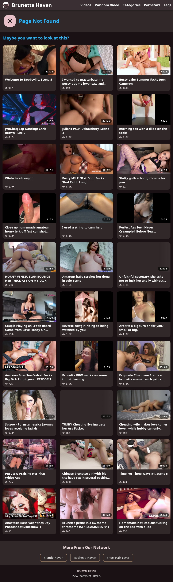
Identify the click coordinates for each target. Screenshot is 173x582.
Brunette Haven (32, 4)
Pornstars (152, 5)
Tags (167, 5)
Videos (85, 5)
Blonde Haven (53, 558)
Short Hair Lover (118, 558)
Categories (132, 5)
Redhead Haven (85, 558)
